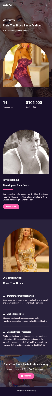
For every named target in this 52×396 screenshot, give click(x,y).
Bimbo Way (7, 5)
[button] (11, 206)
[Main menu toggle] (46, 5)
